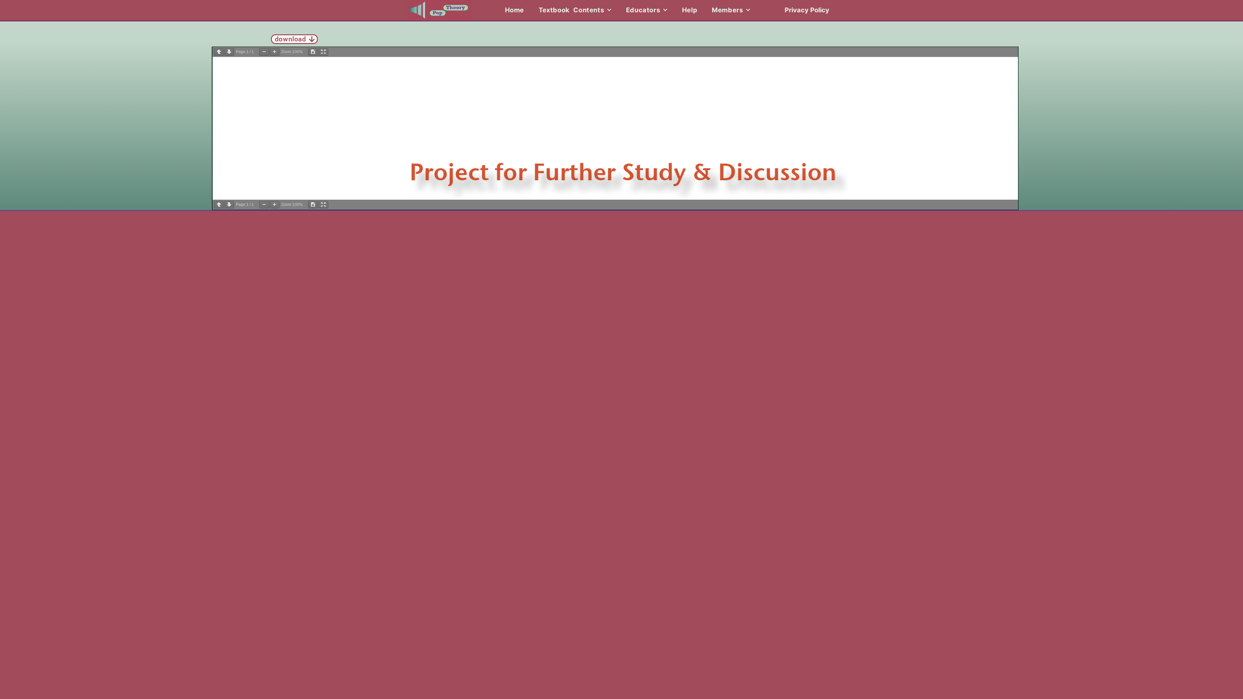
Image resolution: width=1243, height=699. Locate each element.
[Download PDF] (313, 52)
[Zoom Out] (264, 52)
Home (514, 10)
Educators (643, 10)
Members (727, 10)
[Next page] (229, 52)
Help (689, 10)
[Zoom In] (274, 52)
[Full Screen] (323, 52)
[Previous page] (219, 52)
